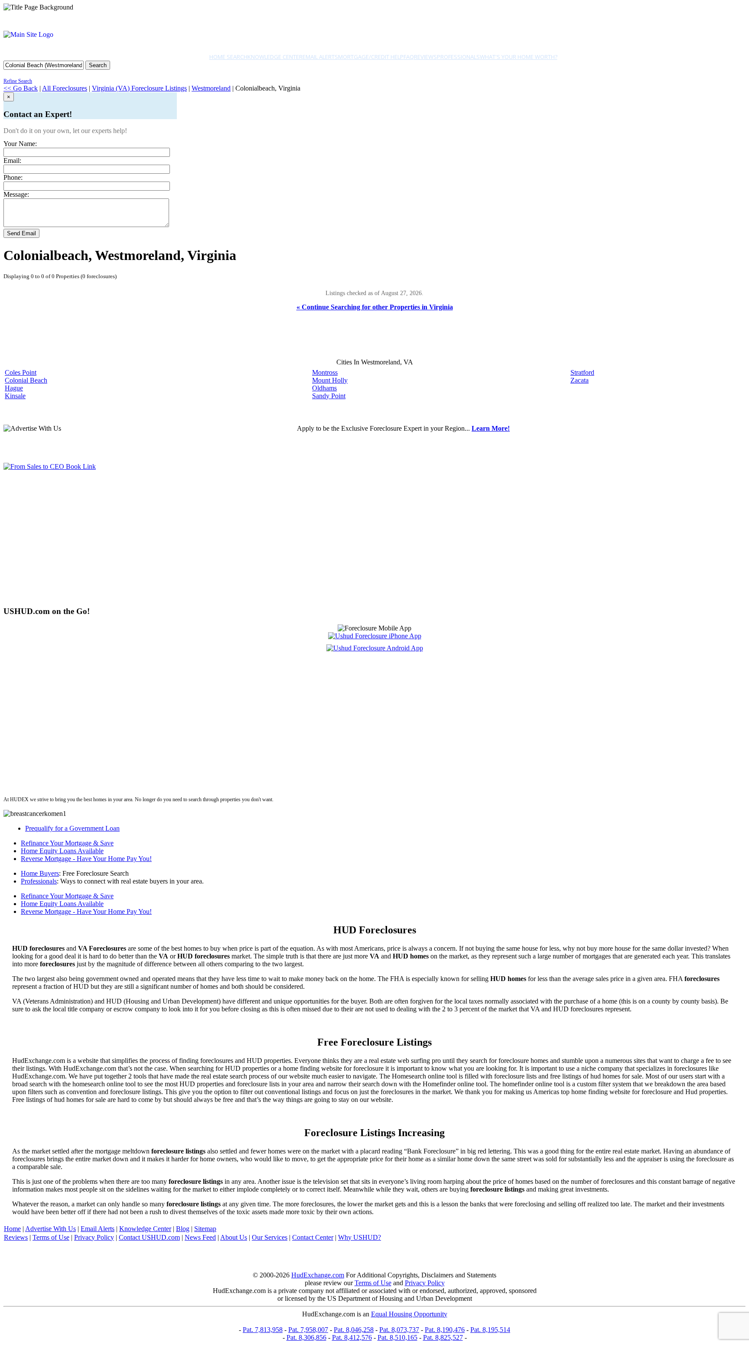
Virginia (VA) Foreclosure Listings (139, 88)
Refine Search (17, 81)
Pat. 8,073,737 (399, 1329)
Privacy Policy (94, 1237)
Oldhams (324, 388)
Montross (325, 372)
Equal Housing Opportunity (409, 1314)
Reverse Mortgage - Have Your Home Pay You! (86, 858)
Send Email (21, 233)
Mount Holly (330, 380)
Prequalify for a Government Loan (72, 828)
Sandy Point (328, 396)
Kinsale (15, 396)
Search (98, 65)
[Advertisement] (263, 538)
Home (12, 1228)
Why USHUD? (359, 1237)
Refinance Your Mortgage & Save (67, 843)
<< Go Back (20, 88)
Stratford (582, 372)
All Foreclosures (64, 88)
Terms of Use (51, 1237)
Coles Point (20, 372)
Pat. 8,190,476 (445, 1329)
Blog (182, 1228)
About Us (233, 1237)
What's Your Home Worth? (518, 57)
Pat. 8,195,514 (490, 1329)
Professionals (458, 57)
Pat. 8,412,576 (352, 1337)
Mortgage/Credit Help (371, 57)
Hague (14, 388)
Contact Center (312, 1237)
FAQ (409, 57)
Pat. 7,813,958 (263, 1329)
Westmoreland (211, 88)
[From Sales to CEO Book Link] (49, 466)
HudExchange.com (317, 1275)
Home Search (228, 57)
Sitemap (205, 1228)
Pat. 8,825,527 (443, 1337)
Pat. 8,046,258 (354, 1329)
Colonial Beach (26, 380)
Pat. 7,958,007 (308, 1329)
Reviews (425, 57)
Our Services (269, 1237)
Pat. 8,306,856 (306, 1337)
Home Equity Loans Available (62, 850)
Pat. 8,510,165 (397, 1337)
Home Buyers (40, 873)
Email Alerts (320, 57)
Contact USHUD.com (149, 1237)
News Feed (200, 1237)
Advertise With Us (50, 1228)
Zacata (579, 380)
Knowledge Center (275, 57)
